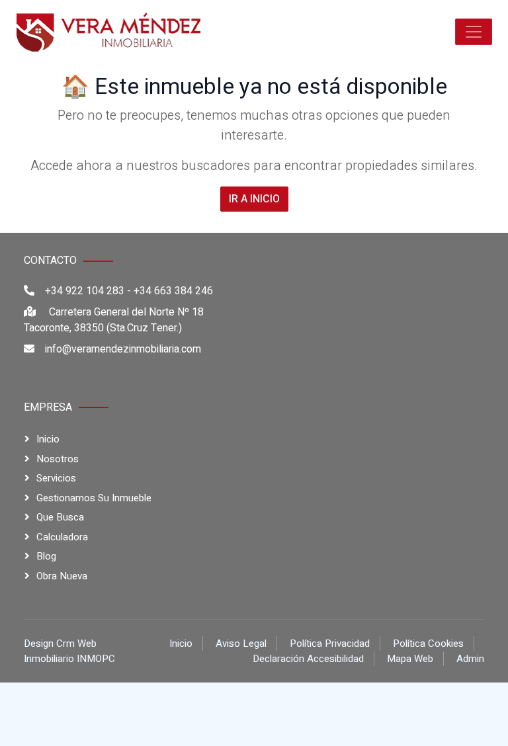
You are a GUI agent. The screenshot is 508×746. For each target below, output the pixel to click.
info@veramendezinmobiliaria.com (123, 349)
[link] (108, 31)
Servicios (56, 478)
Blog (46, 556)
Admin (470, 658)
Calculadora (62, 537)
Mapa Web (410, 658)
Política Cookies (428, 643)
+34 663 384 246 (173, 291)
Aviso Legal (241, 643)
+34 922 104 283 (84, 291)
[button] (473, 32)
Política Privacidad (330, 643)
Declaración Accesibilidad (308, 658)
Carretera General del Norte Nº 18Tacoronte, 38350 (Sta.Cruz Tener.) (114, 320)
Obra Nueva (61, 576)
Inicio (48, 439)
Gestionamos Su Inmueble (93, 498)
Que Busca (60, 517)
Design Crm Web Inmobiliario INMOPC (69, 651)
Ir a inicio (254, 199)
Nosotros (57, 459)
